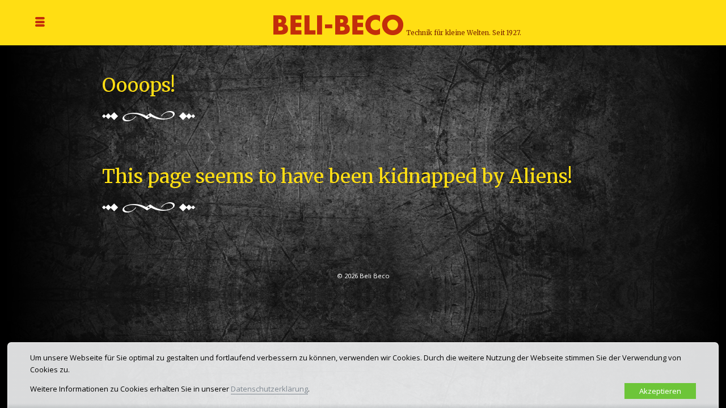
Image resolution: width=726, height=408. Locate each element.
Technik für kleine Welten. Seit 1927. (463, 33)
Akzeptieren (660, 391)
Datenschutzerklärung (269, 389)
